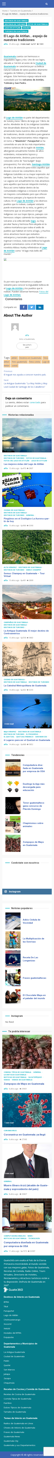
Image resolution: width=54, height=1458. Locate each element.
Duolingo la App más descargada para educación (13, 767)
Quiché (7, 1365)
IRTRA (6, 1302)
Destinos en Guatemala (30, 358)
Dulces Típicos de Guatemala (17, 1407)
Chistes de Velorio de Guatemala (19, 1427)
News (30, 1236)
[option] (27, 768)
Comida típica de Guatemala (18, 1072)
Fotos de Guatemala (38, 24)
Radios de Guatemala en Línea (18, 1423)
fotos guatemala (19, 361)
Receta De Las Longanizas (13, 939)
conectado (35, 402)
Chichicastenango (12, 1319)
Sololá (26, 28)
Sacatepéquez (35, 1077)
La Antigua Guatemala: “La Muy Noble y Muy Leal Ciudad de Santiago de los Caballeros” (25, 383)
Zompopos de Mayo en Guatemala (13, 824)
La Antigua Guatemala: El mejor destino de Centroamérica (27, 602)
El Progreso (32, 734)
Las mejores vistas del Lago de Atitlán (27, 435)
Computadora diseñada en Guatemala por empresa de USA (27, 1215)
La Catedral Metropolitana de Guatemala (27, 659)
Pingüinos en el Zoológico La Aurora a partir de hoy (27, 490)
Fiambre (8, 1403)
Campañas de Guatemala (16, 622)
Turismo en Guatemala (16, 31)
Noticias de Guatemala (15, 1077)
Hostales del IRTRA (12, 1333)
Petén (6, 1361)
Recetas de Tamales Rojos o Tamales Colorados (13, 996)
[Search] (47, 4)
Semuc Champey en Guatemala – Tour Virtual (27, 547)
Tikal (6, 1306)
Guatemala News (12, 1436)
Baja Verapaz (10, 731)
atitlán (14, 358)
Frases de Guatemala (14, 1432)
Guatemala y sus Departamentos (19, 1445)
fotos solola (34, 361)
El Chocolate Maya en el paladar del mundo (13, 977)
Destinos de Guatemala (16, 20)
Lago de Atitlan (12, 28)
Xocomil (7, 1324)
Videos (7, 1080)
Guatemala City (11, 1441)
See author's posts (27, 346)
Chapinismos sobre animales (13, 805)
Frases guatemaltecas (13, 958)
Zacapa (7, 1378)
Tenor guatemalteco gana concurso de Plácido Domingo (13, 786)
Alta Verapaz (10, 567)
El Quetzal (9, 736)
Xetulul (7, 1328)
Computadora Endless (15, 1236)
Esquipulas (9, 1337)
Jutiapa (7, 1374)
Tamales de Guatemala (15, 1411)
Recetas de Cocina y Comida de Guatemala (27, 1389)
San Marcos (41, 736)
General (30, 515)
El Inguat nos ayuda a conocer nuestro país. (25, 373)
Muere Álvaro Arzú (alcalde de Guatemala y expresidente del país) (27, 1161)
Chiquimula (9, 1382)
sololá (14, 365)
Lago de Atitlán (14, 117)
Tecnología (34, 1238)
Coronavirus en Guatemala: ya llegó (13, 843)
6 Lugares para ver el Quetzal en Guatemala (27, 711)
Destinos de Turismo (15, 24)
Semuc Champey (33, 570)
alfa (6, 44)
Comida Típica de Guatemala (17, 1398)
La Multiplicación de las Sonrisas (13, 921)
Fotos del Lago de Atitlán (17, 460)
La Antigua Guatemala (15, 1074)
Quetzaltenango (25, 736)
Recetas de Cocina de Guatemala (19, 1394)
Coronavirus (10, 1130)
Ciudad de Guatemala (14, 510)
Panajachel (9, 1311)
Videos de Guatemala (22, 1080)
